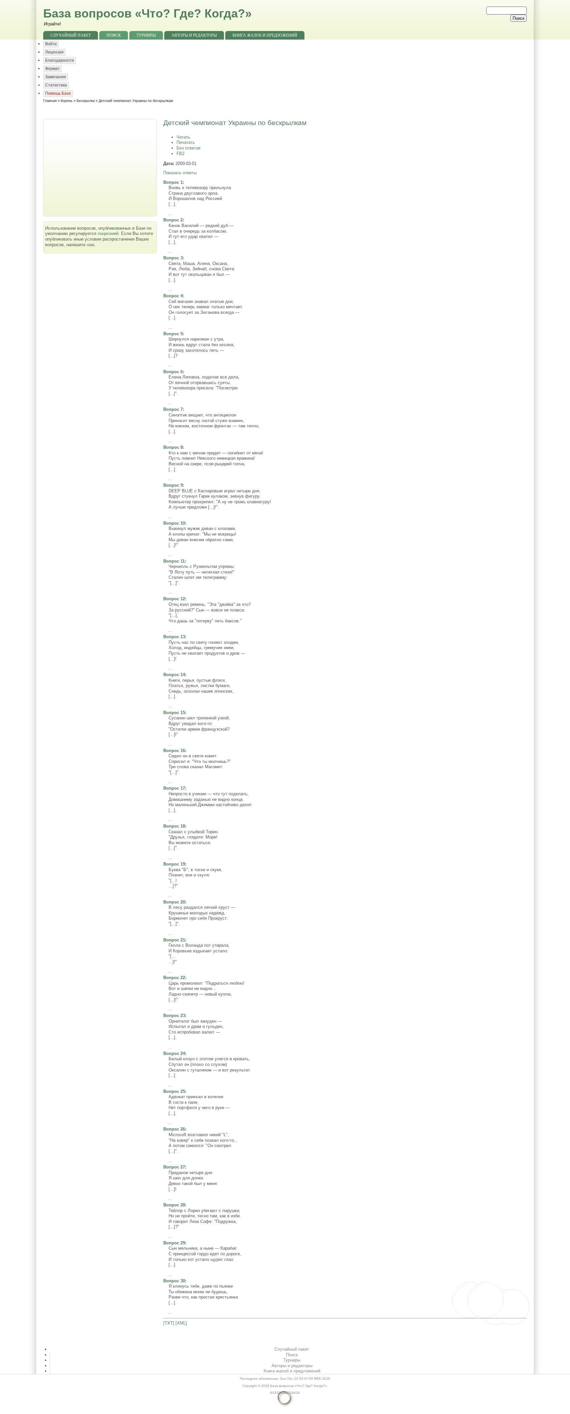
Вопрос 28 (174, 1204)
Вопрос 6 (173, 371)
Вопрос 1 (173, 182)
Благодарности (59, 60)
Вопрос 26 (174, 1129)
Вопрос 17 (174, 788)
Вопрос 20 (174, 902)
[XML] (181, 1323)
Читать (183, 137)
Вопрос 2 (173, 219)
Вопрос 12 (174, 598)
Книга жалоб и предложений (265, 35)
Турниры (146, 35)
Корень (67, 101)
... (170, 213)
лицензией (108, 233)
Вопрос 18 (174, 826)
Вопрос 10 (174, 523)
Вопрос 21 (174, 939)
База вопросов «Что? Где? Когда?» (147, 13)
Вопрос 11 (174, 561)
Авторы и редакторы (194, 35)
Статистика (56, 85)
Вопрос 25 (174, 1091)
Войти (51, 44)
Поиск (114, 35)
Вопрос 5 (173, 333)
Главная (50, 101)
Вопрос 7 (173, 409)
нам (90, 244)
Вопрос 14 (174, 674)
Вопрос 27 (174, 1167)
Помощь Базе (58, 93)
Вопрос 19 (174, 864)
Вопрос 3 (173, 257)
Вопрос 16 (174, 750)
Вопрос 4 (173, 295)
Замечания (55, 77)
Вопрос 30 (174, 1280)
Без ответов (188, 148)
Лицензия (54, 52)
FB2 (180, 153)
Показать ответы (180, 172)
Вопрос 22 (174, 977)
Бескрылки (86, 101)
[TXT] (168, 1323)
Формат (52, 68)
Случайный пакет (70, 35)
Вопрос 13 (174, 636)
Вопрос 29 (174, 1242)
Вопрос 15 (174, 712)
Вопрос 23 (174, 1015)
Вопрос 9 (173, 485)
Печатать (185, 142)
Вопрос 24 (174, 1053)
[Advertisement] (100, 167)
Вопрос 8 (173, 447)
